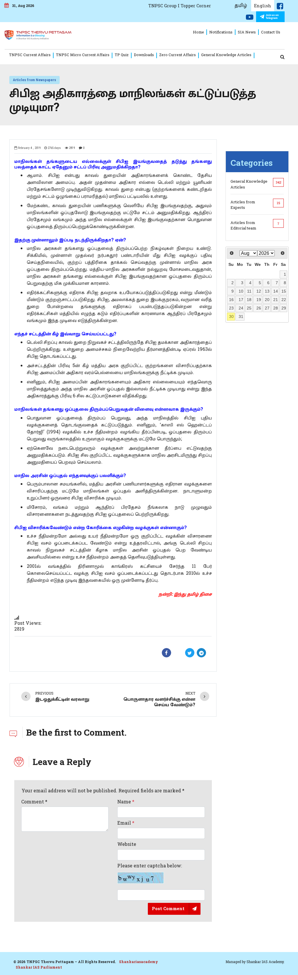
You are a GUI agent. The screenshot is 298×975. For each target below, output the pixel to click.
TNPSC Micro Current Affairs (82, 54)
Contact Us (270, 32)
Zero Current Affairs (177, 54)
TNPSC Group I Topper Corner (179, 5)
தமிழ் (241, 5)
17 (241, 299)
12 (258, 291)
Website (126, 844)
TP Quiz (122, 54)
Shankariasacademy (138, 961)
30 (231, 316)
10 (241, 291)
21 (275, 299)
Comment (34, 801)
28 (275, 308)
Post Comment (168, 908)
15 (283, 291)
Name (125, 801)
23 (231, 308)
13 (267, 291)
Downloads (144, 54)
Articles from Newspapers (34, 80)
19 (258, 299)
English (262, 5)
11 (249, 291)
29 (283, 308)
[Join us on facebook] (280, 7)
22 (283, 299)
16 (231, 299)
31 (241, 316)
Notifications (221, 32)
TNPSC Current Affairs (30, 54)
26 (258, 308)
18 (249, 299)
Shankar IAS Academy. (265, 961)
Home (198, 32)
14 (275, 291)
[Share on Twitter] (189, 652)
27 (267, 308)
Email (125, 822)
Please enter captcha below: (149, 866)
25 (249, 308)
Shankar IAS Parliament (39, 967)
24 (241, 308)
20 (267, 299)
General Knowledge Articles (226, 54)
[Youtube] (249, 18)
